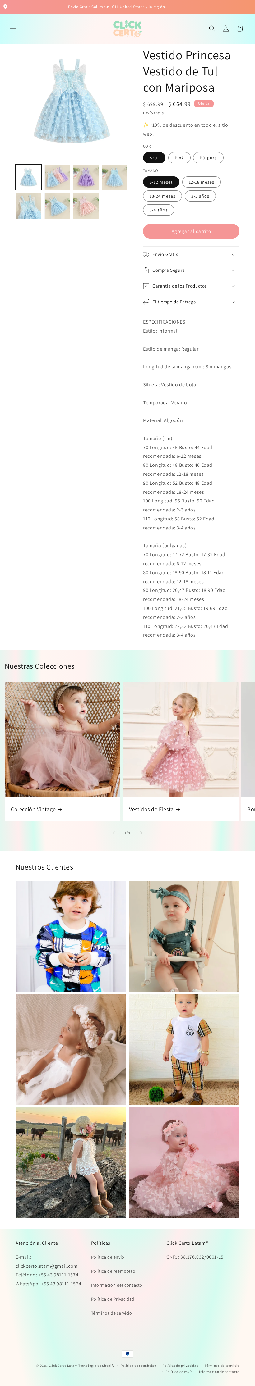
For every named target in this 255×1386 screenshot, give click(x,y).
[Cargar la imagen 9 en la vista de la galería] (86, 206)
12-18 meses (201, 182)
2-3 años (200, 196)
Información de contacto (219, 1372)
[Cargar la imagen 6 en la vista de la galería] (115, 177)
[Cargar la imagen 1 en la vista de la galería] (28, 177)
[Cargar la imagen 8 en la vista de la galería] (57, 206)
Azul (154, 158)
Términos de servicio (111, 1313)
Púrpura (208, 158)
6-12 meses (161, 182)
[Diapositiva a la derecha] (141, 833)
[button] (13, 28)
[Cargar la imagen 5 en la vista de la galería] (86, 177)
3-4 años (159, 210)
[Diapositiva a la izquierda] (114, 833)
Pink (179, 158)
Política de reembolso (113, 1271)
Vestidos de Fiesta (151, 809)
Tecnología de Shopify (96, 1365)
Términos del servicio (222, 1365)
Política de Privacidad (112, 1299)
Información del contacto (116, 1285)
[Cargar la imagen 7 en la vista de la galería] (28, 206)
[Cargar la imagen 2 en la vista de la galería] (57, 177)
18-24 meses (162, 196)
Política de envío (107, 1257)
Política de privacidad (180, 1365)
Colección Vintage (33, 809)
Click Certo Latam (64, 1365)
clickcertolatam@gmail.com (47, 1266)
